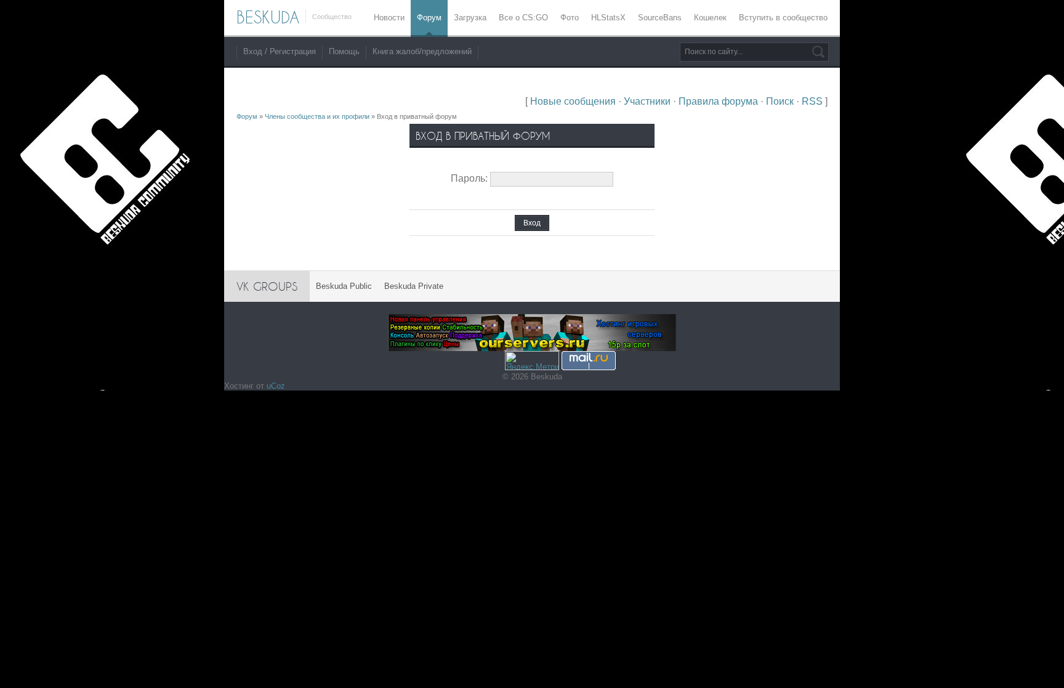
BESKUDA (267, 17)
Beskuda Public (344, 286)
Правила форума (718, 101)
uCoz (276, 386)
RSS (812, 101)
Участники (647, 101)
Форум (246, 116)
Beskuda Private (413, 286)
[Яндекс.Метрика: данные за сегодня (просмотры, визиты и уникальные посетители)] (532, 360)
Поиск (780, 101)
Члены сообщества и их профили (317, 116)
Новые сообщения (573, 101)
